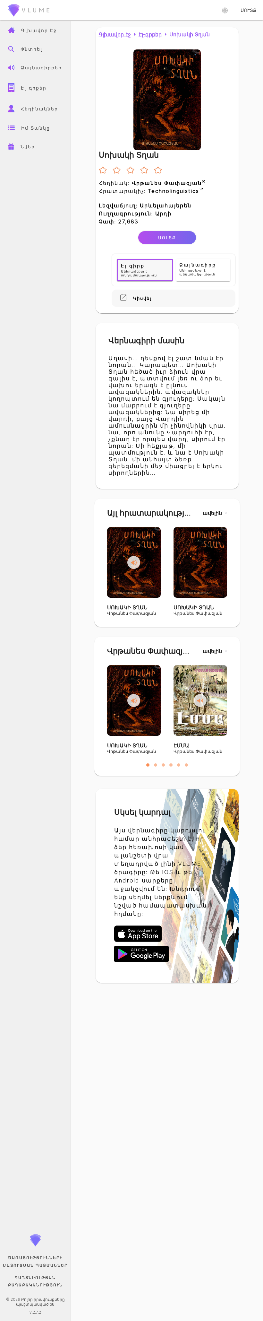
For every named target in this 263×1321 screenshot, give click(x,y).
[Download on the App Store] (141, 941)
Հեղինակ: (150, 183)
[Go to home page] (29, 18)
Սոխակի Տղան (189, 34)
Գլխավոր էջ (115, 34)
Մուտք (167, 237)
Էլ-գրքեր (150, 34)
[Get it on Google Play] (141, 961)
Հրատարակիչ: (149, 191)
